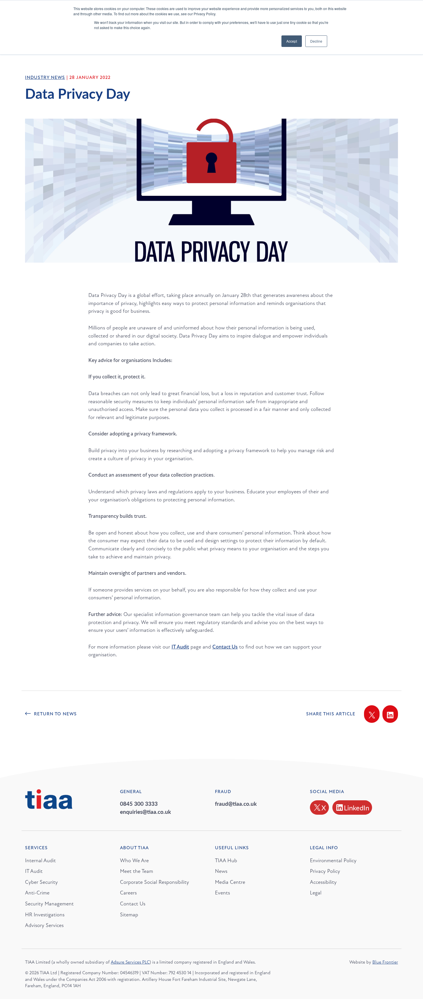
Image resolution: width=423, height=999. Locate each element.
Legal (315, 893)
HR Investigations (44, 914)
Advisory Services (44, 925)
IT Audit (180, 647)
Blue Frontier (385, 962)
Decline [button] (316, 41)
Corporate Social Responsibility (154, 882)
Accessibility (323, 882)
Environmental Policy (333, 860)
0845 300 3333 (139, 803)
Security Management (49, 904)
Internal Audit (40, 860)
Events (222, 893)
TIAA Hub (226, 860)
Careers (128, 893)
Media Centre (230, 882)
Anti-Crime (37, 893)
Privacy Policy (325, 871)
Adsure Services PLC (130, 962)
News (221, 871)
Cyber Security (41, 882)
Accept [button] (291, 41)
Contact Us (132, 904)
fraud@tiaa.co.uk (236, 803)
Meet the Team (136, 871)
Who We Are (134, 860)
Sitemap (129, 914)
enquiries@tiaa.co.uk (145, 812)
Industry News (45, 77)
